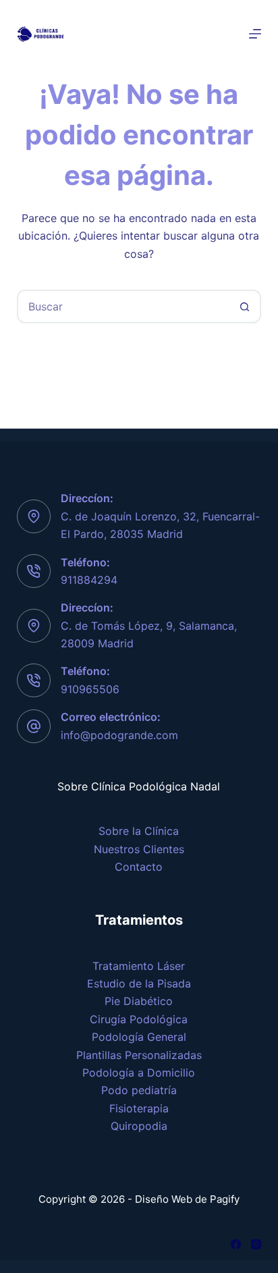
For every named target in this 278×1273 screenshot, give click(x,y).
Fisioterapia (139, 1108)
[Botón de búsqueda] (244, 306)
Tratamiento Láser (138, 966)
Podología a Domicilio (138, 1072)
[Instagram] (256, 1244)
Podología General (139, 1037)
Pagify (225, 1199)
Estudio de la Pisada (139, 983)
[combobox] (123, 306)
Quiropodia (139, 1126)
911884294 (89, 580)
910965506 (90, 689)
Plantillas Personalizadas (139, 1055)
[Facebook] (236, 1244)
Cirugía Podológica (139, 1019)
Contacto (139, 866)
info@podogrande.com (119, 735)
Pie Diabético (139, 1001)
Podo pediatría (139, 1090)
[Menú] (255, 34)
